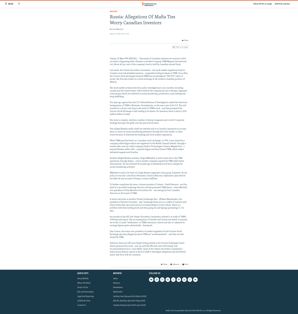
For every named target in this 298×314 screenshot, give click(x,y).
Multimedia (118, 292)
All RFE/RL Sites (83, 301)
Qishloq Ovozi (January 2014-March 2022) (129, 296)
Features (116, 283)
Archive (113, 12)
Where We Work (83, 283)
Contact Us (81, 305)
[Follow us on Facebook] (179, 279)
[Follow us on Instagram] (162, 279)
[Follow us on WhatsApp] (190, 279)
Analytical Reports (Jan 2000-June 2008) (129, 305)
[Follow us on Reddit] (156, 279)
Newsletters (118, 288)
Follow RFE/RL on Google (262, 4)
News (115, 279)
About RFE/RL (83, 279)
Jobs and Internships (85, 292)
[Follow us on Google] (168, 279)
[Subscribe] (195, 279)
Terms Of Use (82, 288)
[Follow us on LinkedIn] (184, 279)
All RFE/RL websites (282, 4)
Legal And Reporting (85, 296)
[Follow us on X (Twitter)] (173, 279)
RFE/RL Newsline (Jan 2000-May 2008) (129, 301)
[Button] (185, 40)
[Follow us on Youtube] (151, 279)
